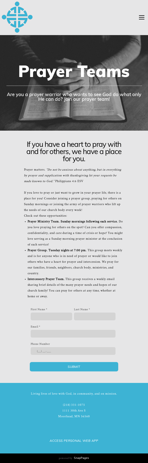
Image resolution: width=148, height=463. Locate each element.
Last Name (81, 309)
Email (34, 327)
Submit (74, 367)
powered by (74, 458)
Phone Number (40, 344)
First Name (38, 309)
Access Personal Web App (74, 441)
